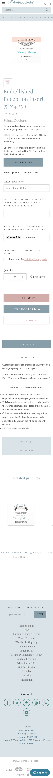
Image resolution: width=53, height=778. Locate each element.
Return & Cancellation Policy (26, 654)
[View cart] (49, 3)
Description (26, 344)
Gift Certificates (26, 667)
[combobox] (26, 188)
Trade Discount (26, 638)
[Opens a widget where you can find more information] (40, 773)
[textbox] (26, 188)
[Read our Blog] (45, 702)
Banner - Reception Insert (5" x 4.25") (20, 552)
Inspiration (26, 679)
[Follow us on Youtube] (26, 712)
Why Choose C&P (26, 663)
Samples (26, 671)
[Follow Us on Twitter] (17, 702)
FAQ (26, 629)
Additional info (26, 450)
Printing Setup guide (35, 259)
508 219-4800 (26, 743)
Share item (39, 276)
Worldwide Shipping (26, 642)
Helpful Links (26, 625)
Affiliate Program (26, 658)
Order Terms (26, 650)
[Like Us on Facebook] (7, 702)
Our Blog (27, 675)
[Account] (44, 3)
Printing (16, 17)
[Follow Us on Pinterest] (26, 702)
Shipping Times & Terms (26, 633)
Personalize (23, 162)
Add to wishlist (26, 320)
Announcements (26, 646)
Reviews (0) (26, 442)
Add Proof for (26, 309)
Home (5, 17)
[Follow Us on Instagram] (36, 702)
